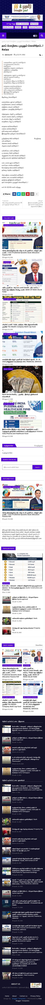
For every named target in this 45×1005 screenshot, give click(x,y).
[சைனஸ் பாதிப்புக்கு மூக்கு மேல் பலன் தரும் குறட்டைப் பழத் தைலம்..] (6, 750)
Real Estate (34, 24)
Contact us (23, 996)
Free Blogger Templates (29, 1000)
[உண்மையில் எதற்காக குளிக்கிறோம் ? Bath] (6, 621)
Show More (39, 645)
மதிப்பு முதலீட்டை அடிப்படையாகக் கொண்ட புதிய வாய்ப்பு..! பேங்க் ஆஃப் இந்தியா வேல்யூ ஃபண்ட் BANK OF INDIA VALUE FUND (22, 289)
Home (7, 996)
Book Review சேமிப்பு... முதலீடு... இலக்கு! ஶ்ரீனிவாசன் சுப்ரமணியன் (20, 395)
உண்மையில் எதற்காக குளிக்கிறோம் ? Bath (24, 618)
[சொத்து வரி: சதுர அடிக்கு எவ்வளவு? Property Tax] (6, 631)
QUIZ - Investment (22, 24)
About (14, 996)
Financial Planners (35, 27)
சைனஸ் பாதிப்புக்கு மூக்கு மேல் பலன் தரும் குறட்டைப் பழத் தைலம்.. (24, 748)
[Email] (32, 194)
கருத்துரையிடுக (7, 453)
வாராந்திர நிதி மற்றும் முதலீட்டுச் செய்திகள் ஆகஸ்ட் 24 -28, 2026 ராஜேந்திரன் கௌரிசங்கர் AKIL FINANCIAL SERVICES (22, 360)
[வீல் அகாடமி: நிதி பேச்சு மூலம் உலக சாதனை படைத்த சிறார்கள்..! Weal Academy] (6, 976)
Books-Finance (8, 27)
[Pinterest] (28, 194)
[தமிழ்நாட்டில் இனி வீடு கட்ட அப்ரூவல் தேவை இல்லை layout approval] (6, 600)
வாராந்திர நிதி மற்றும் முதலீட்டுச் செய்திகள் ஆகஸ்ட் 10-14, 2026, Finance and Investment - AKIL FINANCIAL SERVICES (27, 927)
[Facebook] (14, 194)
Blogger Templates (19, 999)
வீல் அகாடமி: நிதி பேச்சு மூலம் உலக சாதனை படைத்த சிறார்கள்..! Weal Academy (25, 974)
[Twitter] (19, 194)
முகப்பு (4, 41)
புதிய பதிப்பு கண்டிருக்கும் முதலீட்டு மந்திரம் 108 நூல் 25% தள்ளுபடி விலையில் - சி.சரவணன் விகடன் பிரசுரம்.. (27, 903)
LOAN (25, 27)
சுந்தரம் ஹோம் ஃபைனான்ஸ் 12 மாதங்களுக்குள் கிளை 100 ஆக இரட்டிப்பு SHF (26, 850)
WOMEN (18, 27)
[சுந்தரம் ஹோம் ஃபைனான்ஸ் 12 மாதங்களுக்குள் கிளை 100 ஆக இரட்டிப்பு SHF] (6, 851)
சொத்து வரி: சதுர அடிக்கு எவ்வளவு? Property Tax (26, 629)
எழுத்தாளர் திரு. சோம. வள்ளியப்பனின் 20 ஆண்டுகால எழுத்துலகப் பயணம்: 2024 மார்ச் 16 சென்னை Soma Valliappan (26, 609)
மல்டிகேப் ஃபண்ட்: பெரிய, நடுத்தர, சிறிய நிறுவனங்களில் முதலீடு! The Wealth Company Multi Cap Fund (20, 325)
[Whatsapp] (23, 194)
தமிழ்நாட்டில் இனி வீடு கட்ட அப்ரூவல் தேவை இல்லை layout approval (25, 598)
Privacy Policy (35, 996)
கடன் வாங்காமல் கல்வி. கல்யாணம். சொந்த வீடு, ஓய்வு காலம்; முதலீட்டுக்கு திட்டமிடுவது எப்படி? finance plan (26, 759)
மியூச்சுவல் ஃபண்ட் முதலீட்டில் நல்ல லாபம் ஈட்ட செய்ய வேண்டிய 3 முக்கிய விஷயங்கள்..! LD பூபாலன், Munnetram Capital (25, 939)
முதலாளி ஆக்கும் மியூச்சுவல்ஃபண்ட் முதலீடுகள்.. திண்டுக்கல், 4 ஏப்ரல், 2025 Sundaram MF (26, 859)
